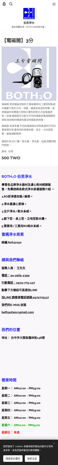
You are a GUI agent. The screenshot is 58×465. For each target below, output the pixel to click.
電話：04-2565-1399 (15, 275)
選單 (54, 4)
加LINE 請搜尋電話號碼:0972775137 (25, 297)
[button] (10, 4)
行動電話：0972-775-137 (18, 282)
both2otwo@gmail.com (18, 312)
